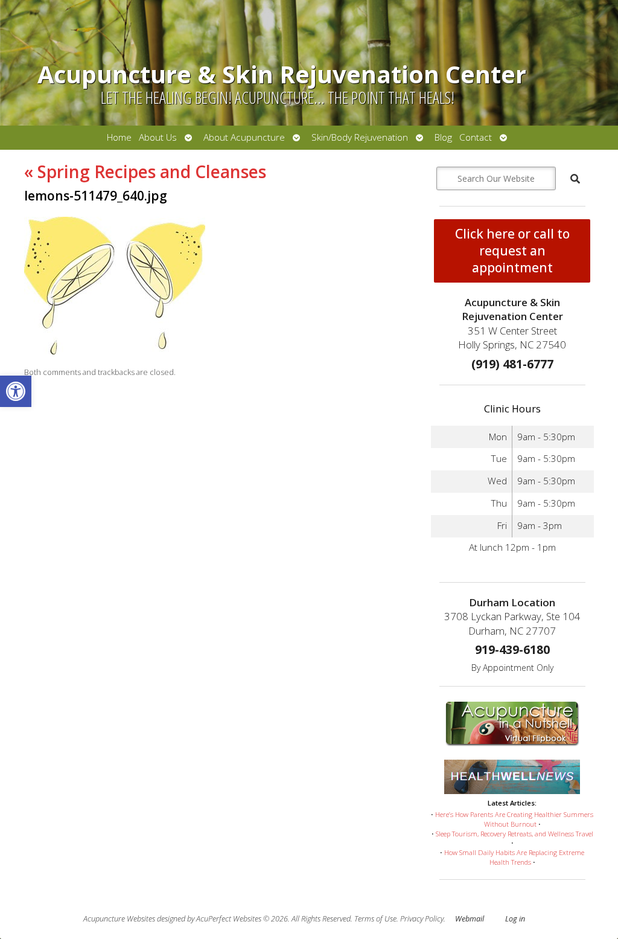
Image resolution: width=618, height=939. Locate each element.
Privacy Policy (422, 919)
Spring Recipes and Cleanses (145, 171)
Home (119, 137)
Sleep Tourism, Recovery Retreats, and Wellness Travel (514, 833)
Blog (443, 137)
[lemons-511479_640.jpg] (114, 351)
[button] (15, 391)
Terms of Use (375, 919)
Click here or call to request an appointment (512, 250)
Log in (515, 919)
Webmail (469, 919)
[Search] (575, 178)
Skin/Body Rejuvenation (359, 137)
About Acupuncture (244, 137)
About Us (158, 137)
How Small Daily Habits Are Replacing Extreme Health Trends (514, 857)
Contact (475, 137)
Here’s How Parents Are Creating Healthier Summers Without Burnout (514, 819)
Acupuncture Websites (119, 919)
